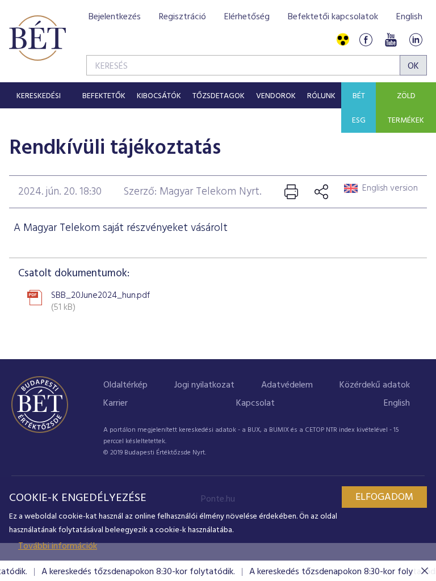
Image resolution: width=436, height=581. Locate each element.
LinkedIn (415, 40)
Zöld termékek (406, 108)
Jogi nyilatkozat (204, 385)
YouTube (390, 40)
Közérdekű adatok (374, 385)
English (409, 17)
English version (390, 188)
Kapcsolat (255, 403)
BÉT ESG (359, 108)
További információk (57, 546)
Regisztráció (182, 17)
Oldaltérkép (125, 385)
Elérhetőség (247, 17)
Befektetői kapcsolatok (333, 17)
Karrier (115, 403)
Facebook (365, 40)
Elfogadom (384, 497)
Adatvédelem (287, 385)
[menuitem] (38, 95)
